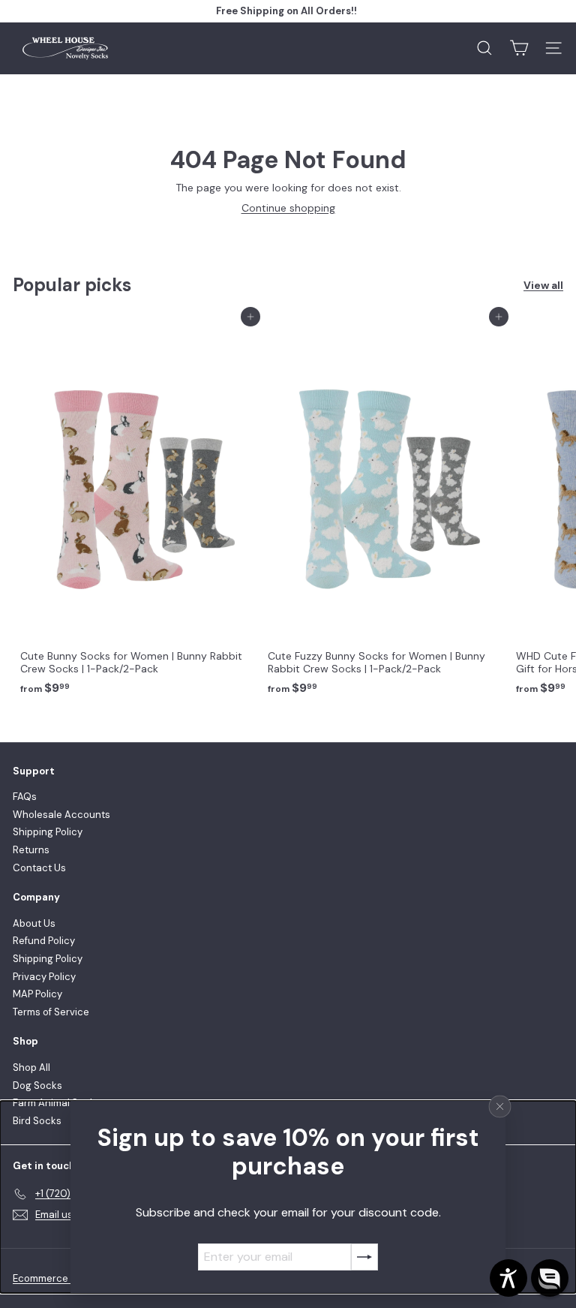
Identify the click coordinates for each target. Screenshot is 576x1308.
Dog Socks (37, 1085)
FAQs (25, 796)
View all (543, 285)
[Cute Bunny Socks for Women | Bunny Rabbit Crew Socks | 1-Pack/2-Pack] (136, 509)
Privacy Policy (44, 976)
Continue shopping (288, 208)
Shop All (31, 1067)
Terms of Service (51, 1012)
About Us (34, 923)
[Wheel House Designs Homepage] (65, 48)
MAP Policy (37, 994)
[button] (549, 1278)
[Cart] (519, 48)
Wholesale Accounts (61, 814)
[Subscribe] (364, 1256)
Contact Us (39, 867)
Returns (31, 849)
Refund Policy (44, 940)
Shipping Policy (47, 831)
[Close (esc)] (500, 1107)
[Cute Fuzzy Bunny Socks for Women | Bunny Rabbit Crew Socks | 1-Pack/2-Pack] (384, 509)
